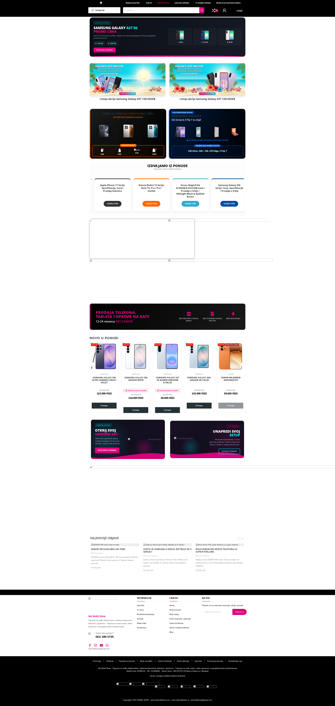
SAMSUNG (104, 374)
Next (243, 364)
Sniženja (109, 661)
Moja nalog (174, 614)
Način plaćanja (183, 661)
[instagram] (95, 645)
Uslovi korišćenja (176, 623)
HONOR (231, 374)
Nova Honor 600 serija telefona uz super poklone (216, 550)
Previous (92, 364)
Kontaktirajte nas (235, 661)
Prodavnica (141, 628)
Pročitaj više (96, 567)
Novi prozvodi (175, 610)
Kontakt (140, 619)
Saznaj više (91, 204)
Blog (171, 632)
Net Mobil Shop (96, 616)
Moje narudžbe (146, 661)
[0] (213, 10)
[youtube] (101, 645)
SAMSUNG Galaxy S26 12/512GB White (135, 378)
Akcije (171, 605)
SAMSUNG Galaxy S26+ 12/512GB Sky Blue (199, 378)
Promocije (97, 661)
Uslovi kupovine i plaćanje (180, 619)
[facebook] (89, 645)
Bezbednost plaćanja (145, 614)
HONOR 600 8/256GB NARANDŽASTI (231, 378)
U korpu (104, 405)
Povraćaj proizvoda (215, 661)
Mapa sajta (141, 623)
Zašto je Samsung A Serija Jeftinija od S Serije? (167, 550)
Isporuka (140, 605)
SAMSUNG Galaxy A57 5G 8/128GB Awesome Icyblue (167, 380)
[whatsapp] (107, 645)
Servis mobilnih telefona (179, 628)
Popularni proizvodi (127, 661)
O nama (140, 610)
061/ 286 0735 (105, 636)
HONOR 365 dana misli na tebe (108, 549)
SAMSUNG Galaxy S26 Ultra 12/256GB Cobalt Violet (104, 380)
